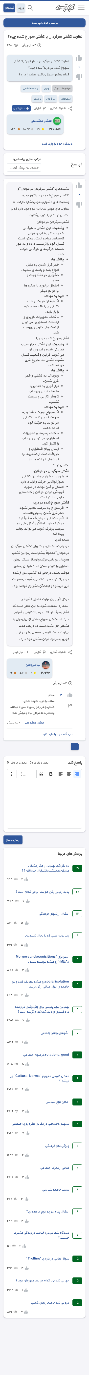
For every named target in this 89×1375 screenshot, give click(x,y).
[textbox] (44, 803)
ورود (21, 7)
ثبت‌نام (9, 7)
